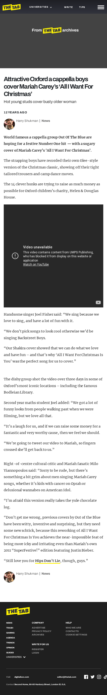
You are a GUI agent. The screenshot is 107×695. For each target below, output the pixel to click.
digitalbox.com (21, 677)
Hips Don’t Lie (47, 561)
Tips (82, 7)
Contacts (72, 631)
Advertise (38, 628)
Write (68, 7)
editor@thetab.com (66, 677)
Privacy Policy (41, 631)
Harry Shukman (27, 121)
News (46, 121)
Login (35, 653)
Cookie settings (76, 634)
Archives (38, 634)
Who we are (73, 628)
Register (38, 649)
